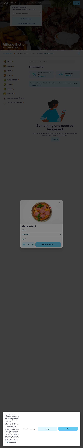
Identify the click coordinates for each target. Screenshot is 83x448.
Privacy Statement (10, 441)
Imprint (7, 442)
